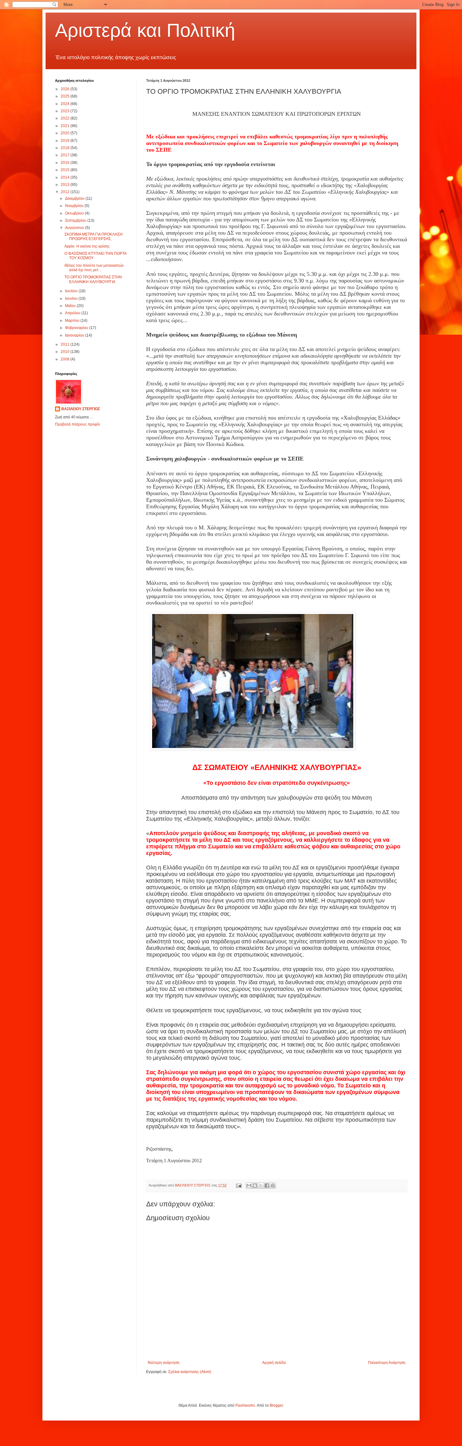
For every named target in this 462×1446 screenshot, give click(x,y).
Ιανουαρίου (75, 335)
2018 (65, 148)
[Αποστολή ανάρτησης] (238, 1185)
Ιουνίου (72, 298)
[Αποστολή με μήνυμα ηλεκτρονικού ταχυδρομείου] (249, 1185)
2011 (65, 344)
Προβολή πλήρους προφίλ (77, 424)
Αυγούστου (75, 228)
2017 (65, 155)
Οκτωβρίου (75, 213)
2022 (65, 118)
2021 (65, 126)
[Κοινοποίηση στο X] (261, 1185)
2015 (65, 170)
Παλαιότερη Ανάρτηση (386, 1362)
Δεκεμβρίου (75, 198)
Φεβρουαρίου (77, 328)
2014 (65, 177)
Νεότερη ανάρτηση (163, 1362)
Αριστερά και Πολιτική (145, 30)
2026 (65, 89)
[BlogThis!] (255, 1185)
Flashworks (245, 1405)
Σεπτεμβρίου (76, 220)
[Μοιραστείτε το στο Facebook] (267, 1185)
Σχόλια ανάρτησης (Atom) (189, 1372)
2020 (65, 133)
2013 (65, 184)
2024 (65, 104)
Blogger (276, 1405)
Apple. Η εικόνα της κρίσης (87, 246)
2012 (65, 192)
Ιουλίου (72, 291)
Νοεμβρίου (75, 206)
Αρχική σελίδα (274, 1362)
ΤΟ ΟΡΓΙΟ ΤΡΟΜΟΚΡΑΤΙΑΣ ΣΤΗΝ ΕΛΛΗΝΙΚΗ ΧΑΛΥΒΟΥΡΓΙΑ (93, 279)
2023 (65, 111)
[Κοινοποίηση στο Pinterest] (273, 1185)
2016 (65, 162)
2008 (65, 359)
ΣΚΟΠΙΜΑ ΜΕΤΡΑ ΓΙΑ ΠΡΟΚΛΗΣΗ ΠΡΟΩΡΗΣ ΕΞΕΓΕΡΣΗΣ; (93, 236)
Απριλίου (73, 313)
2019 (65, 140)
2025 (65, 96)
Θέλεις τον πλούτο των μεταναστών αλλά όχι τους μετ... (94, 267)
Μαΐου (71, 306)
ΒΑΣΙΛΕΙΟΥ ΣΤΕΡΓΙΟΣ (80, 409)
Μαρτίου (72, 320)
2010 (65, 351)
